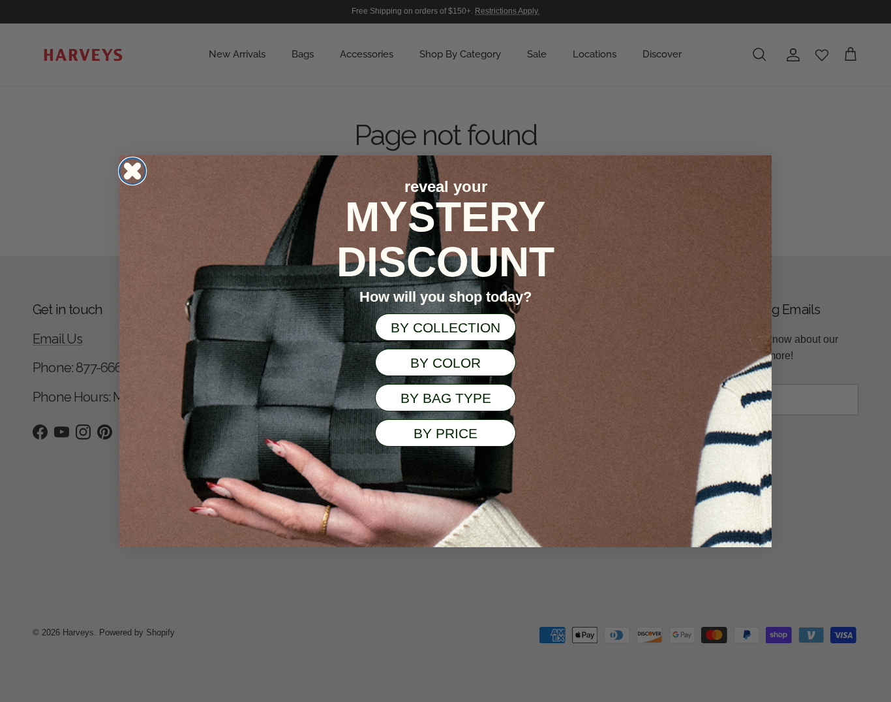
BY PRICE (445, 432)
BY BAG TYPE (445, 397)
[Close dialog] (132, 171)
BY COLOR (445, 362)
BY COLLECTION (445, 326)
